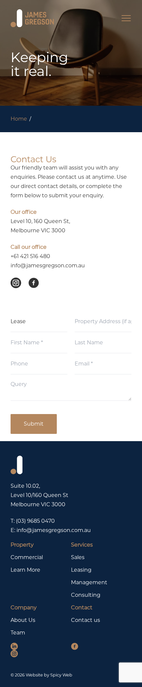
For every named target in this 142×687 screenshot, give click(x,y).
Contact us (85, 620)
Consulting (85, 595)
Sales (78, 557)
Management (89, 582)
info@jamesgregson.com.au (48, 265)
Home (19, 119)
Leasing (81, 570)
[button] (19, 283)
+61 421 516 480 (30, 256)
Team (18, 633)
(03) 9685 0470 (35, 521)
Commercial (27, 557)
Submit (34, 424)
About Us (23, 620)
